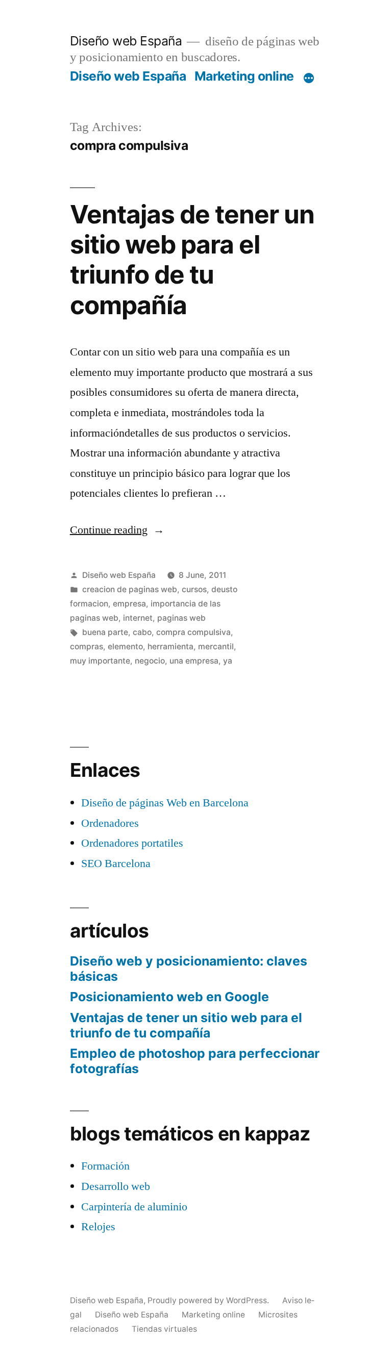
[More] (309, 78)
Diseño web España (126, 40)
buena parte (105, 632)
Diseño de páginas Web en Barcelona (165, 803)
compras (86, 646)
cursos (194, 589)
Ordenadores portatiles (132, 843)
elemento (125, 646)
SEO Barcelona (116, 863)
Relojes (98, 1227)
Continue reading (117, 530)
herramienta (170, 646)
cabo (142, 632)
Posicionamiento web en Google (169, 996)
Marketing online (244, 76)
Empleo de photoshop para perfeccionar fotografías (195, 1061)
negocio (150, 661)
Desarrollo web (115, 1186)
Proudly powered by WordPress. (209, 1300)
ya (227, 661)
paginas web (181, 618)
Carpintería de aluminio (134, 1207)
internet (138, 618)
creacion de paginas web (129, 589)
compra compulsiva (193, 632)
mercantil (216, 646)
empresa (129, 603)
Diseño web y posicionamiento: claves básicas (188, 968)
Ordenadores (110, 823)
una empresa (193, 661)
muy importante (100, 661)
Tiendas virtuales (164, 1329)
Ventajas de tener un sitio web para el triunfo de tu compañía (192, 259)
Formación (105, 1166)
